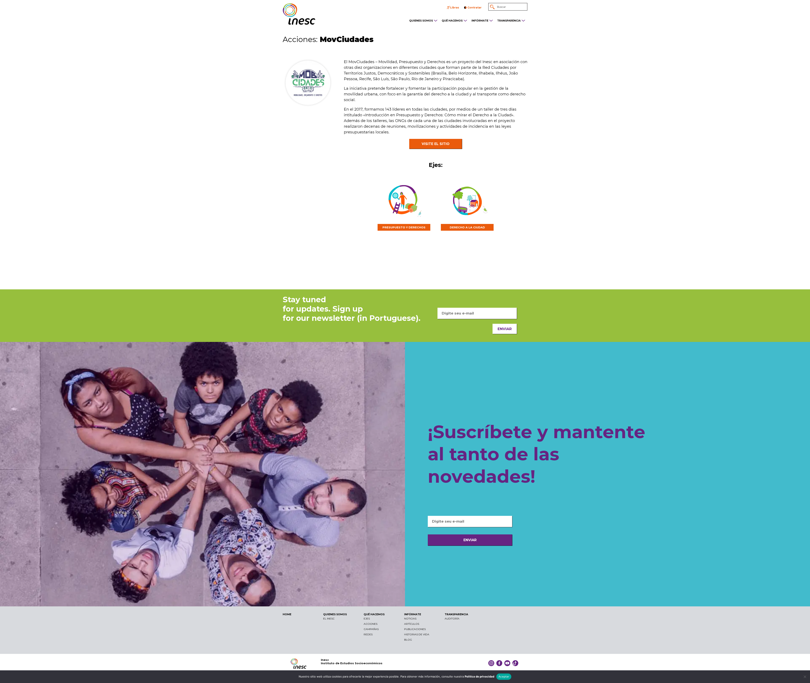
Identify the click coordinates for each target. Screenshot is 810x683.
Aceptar (503, 676)
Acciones (370, 623)
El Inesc (329, 618)
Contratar (474, 7)
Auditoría (452, 618)
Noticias (410, 618)
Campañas (371, 629)
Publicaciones (415, 629)
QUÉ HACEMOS (452, 20)
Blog (408, 639)
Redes (368, 634)
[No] (805, 677)
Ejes (367, 618)
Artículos (411, 623)
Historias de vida (416, 634)
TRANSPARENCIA (509, 20)
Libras (454, 7)
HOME (287, 614)
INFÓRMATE (479, 20)
